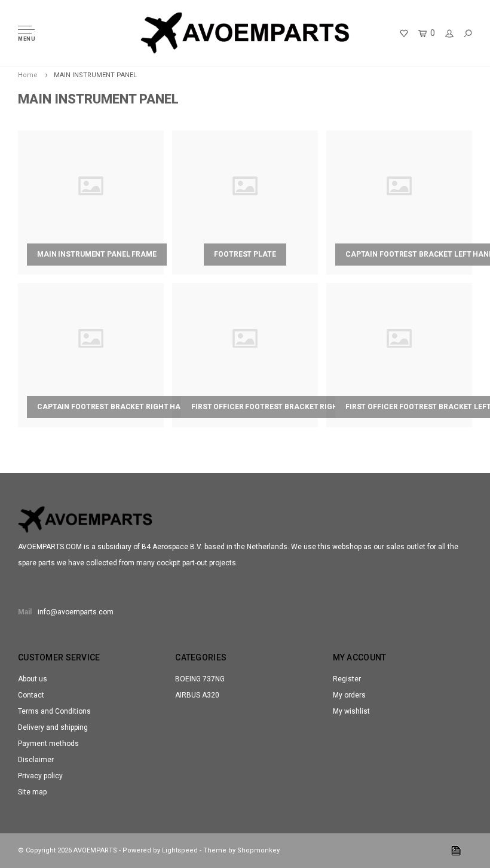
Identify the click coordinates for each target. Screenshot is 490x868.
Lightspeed (180, 850)
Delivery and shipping (53, 727)
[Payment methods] (456, 850)
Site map (32, 792)
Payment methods (48, 743)
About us (32, 679)
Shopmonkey (258, 850)
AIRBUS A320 (197, 695)
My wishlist (351, 711)
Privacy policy (40, 776)
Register (347, 679)
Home (28, 75)
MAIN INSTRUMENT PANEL (95, 75)
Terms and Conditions (54, 711)
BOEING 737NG (200, 679)
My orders (349, 695)
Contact (31, 695)
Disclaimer (36, 760)
